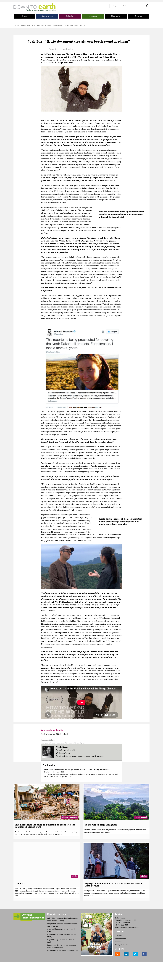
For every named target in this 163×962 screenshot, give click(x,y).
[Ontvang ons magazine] (29, 921)
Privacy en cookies (121, 945)
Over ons (118, 936)
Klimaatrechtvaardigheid (75, 743)
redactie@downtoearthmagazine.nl (128, 927)
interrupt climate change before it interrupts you (68, 529)
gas (46, 743)
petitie (115, 463)
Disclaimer (118, 942)
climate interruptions (64, 526)
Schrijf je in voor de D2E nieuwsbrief (54, 734)
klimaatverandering (56, 743)
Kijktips (52, 740)
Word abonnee (120, 939)
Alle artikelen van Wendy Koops (81, 756)
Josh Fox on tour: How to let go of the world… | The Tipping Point (74, 769)
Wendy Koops (54, 49)
